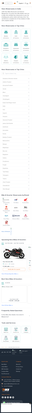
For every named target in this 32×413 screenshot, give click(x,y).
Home (2, 347)
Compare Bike (4, 371)
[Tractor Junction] (2, 352)
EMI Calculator (4, 369)
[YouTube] (13, 397)
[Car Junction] (14, 352)
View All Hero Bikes (7, 305)
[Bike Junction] (2, 3)
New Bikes (4, 364)
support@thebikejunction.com (11, 383)
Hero (6, 347)
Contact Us (18, 369)
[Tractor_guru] (24, 352)
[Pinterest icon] (5, 397)
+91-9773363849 (8, 386)
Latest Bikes (4, 366)
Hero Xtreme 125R (14, 299)
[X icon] (10, 397)
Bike (3, 243)
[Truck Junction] (5, 352)
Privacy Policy (19, 366)
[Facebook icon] (3, 397)
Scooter (7, 282)
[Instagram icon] (8, 397)
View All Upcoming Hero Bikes (9, 273)
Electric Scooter (19, 243)
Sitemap (18, 371)
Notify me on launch (14, 269)
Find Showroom (5, 373)
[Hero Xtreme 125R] (14, 292)
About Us (18, 364)
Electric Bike (9, 243)
